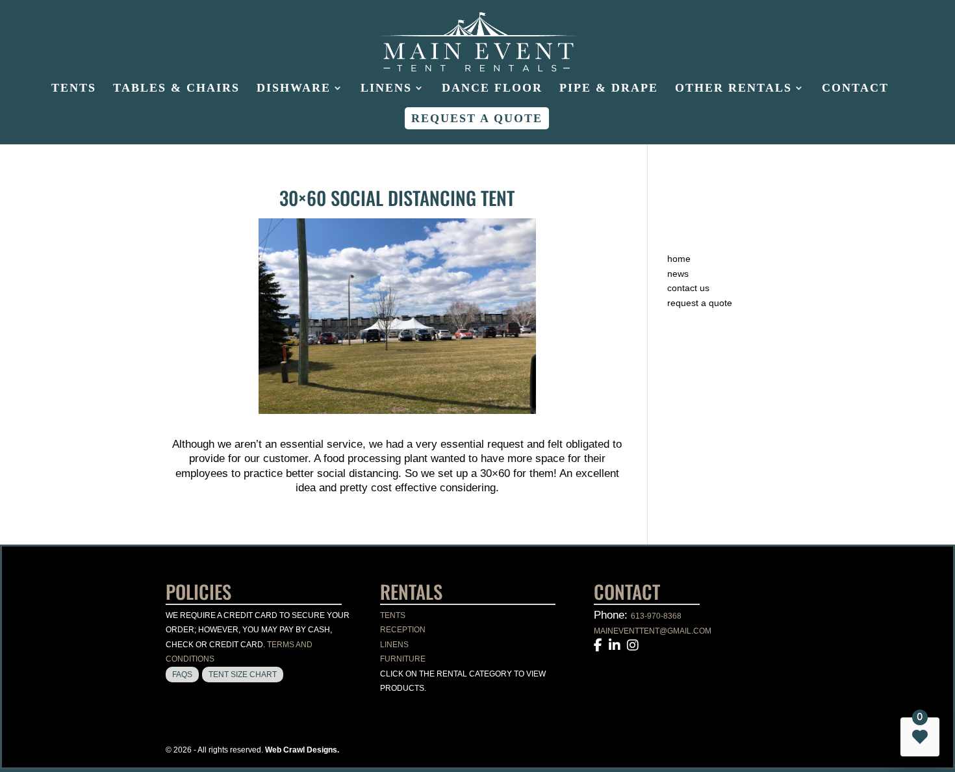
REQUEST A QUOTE (699, 303)
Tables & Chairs (176, 88)
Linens (386, 88)
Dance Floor (492, 88)
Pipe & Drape (608, 88)
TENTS (392, 615)
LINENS (394, 644)
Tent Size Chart (243, 674)
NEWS (678, 273)
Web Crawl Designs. (302, 749)
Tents (73, 88)
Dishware (294, 88)
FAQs (182, 674)
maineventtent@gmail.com (652, 631)
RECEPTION (403, 629)
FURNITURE (403, 658)
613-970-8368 (656, 616)
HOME (679, 258)
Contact (855, 88)
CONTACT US (688, 288)
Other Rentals (733, 88)
